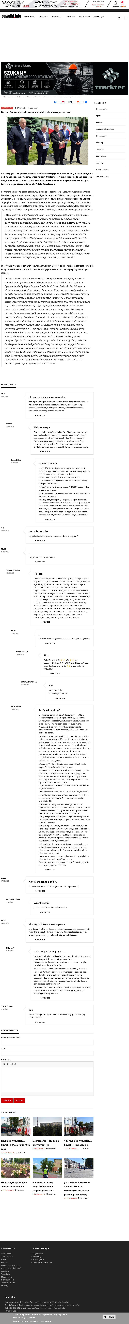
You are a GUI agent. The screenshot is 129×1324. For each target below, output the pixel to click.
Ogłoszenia (57, 16)
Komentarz (5, 1059)
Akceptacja (109, 1317)
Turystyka (100, 149)
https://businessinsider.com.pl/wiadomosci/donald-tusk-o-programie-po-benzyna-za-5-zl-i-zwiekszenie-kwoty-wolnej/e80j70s (63, 798)
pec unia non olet (38, 531)
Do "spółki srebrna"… (50, 710)
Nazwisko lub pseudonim (11, 1038)
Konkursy (71, 16)
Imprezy (43, 16)
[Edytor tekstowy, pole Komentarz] (47, 1082)
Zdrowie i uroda (102, 176)
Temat (3, 1049)
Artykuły (99, 162)
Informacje (98, 16)
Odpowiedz (40, 415)
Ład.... (32, 1009)
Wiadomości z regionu (105, 129)
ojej (51, 685)
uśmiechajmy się (48, 463)
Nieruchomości (102, 169)
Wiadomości (29, 16)
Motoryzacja (101, 156)
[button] (4, 1064)
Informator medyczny (42, 1262)
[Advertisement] (64, 43)
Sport (98, 115)
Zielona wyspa (42, 427)
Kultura (99, 122)
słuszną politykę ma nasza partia (47, 397)
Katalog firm (84, 16)
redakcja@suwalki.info (36, 1308)
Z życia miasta (32, 96)
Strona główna (8, 96)
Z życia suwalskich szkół (11, 1268)
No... (46, 655)
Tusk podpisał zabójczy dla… (49, 951)
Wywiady (99, 142)
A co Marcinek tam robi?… (43, 881)
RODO (8, 1310)
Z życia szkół (101, 135)
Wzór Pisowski (42, 902)
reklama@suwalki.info (56, 1308)
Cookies (16, 1310)
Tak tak (38, 573)
